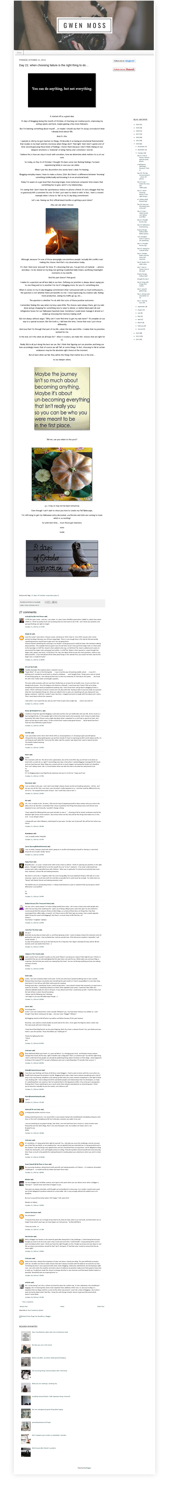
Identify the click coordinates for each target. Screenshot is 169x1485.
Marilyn (27, 1179)
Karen (27, 755)
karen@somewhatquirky (33, 1096)
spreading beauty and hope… (42, 1422)
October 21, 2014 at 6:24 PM (34, 969)
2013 (137, 333)
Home (19, 52)
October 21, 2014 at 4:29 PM (34, 855)
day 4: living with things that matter (143, 284)
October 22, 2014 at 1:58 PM (34, 1205)
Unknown (28, 1050)
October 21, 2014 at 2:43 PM (34, 826)
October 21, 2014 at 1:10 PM (34, 704)
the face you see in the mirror (42, 1345)
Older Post (100, 1306)
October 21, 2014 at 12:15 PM (34, 627)
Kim (26, 800)
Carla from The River (32, 930)
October (141, 153)
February (141, 326)
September (141, 307)
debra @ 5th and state (32, 1109)
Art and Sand (29, 667)
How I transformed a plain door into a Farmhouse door (50, 1332)
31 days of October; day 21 (32, 605)
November (141, 150)
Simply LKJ (28, 634)
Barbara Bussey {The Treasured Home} (38, 903)
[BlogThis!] (48, 602)
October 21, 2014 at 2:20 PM (34, 747)
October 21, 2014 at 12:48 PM (34, 660)
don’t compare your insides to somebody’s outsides (49, 1435)
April (139, 319)
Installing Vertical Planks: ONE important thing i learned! (51, 1396)
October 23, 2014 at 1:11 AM (34, 1229)
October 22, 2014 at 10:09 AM (35, 1157)
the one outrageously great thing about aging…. (48, 1409)
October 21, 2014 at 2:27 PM (34, 776)
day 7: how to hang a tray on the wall (143, 269)
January (140, 329)
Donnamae (28, 783)
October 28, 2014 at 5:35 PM (34, 1297)
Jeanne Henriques (31, 1212)
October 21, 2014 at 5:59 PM (34, 923)
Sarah (27, 976)
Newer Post (24, 1306)
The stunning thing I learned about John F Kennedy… (50, 1371)
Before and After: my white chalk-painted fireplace (49, 1358)
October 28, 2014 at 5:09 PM (34, 1275)
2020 (137, 124)
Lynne (27, 1006)
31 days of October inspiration (42, 595)
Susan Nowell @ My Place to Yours (36, 1164)
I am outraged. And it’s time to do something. (143, 238)
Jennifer (28, 733)
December (141, 147)
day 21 (56, 595)
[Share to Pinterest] (56, 602)
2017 (137, 134)
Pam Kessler (29, 1236)
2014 (137, 144)
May (139, 316)
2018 (137, 131)
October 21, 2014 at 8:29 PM (34, 1043)
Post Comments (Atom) (35, 1310)
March (140, 323)
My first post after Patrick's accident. (44, 1448)
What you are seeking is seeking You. (44, 1384)
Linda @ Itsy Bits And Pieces (34, 616)
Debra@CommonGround (33, 1070)
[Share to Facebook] (53, 602)
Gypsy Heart (29, 862)
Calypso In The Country (33, 954)
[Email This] (46, 602)
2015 (137, 140)
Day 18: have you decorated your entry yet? (143, 206)
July (139, 313)
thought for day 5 (143, 279)
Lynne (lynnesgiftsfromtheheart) (36, 846)
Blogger (88, 1468)
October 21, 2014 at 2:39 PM (34, 793)
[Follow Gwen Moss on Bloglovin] (124, 62)
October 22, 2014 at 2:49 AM (34, 1133)
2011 (137, 339)
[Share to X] (51, 602)
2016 (137, 137)
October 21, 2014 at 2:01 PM (34, 726)
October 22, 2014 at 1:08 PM (34, 1172)
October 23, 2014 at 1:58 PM (34, 1251)
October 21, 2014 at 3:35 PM (34, 839)
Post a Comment (27, 1302)
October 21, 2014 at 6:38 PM (34, 999)
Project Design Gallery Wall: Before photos (143, 232)
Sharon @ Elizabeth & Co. (33, 711)
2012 (137, 336)
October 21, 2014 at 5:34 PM (34, 896)
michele (27, 1282)
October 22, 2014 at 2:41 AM (34, 1102)
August (140, 310)
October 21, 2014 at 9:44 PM (34, 1089)
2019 (137, 128)
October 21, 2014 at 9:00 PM (34, 1063)
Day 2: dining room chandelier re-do (143, 296)
